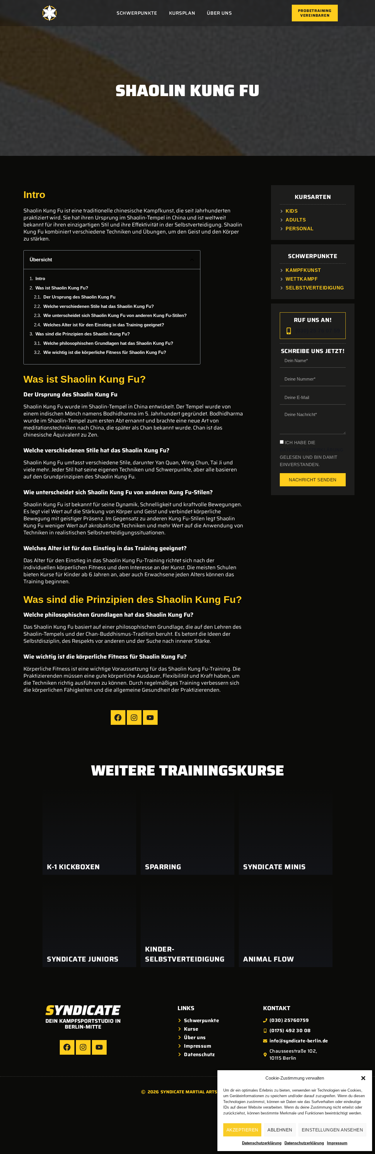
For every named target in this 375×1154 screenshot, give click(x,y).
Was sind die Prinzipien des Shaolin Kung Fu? (82, 333)
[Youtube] (150, 717)
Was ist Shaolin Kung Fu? (61, 287)
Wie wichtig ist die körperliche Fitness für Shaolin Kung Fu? (104, 352)
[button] (363, 1078)
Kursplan (182, 13)
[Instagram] (134, 717)
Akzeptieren (242, 1129)
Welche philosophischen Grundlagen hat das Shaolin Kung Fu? (108, 343)
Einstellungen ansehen (332, 1129)
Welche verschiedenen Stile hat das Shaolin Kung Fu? (98, 306)
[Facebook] (118, 717)
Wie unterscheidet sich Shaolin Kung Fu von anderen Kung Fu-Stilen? (115, 315)
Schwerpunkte (137, 13)
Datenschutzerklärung (262, 1143)
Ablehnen (279, 1129)
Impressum (337, 1143)
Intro (40, 278)
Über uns (219, 13)
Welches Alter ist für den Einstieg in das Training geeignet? (103, 324)
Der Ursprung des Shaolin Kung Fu (79, 296)
